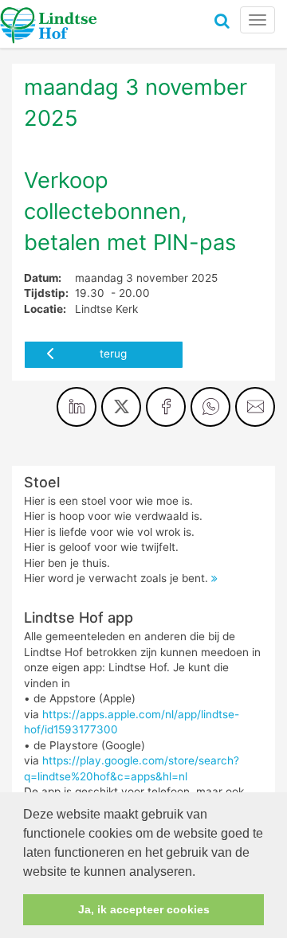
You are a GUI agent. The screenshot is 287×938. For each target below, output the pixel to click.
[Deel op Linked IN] (76, 407)
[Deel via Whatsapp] (210, 407)
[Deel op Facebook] (166, 407)
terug (113, 353)
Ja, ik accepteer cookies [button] (144, 909)
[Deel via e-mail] (255, 407)
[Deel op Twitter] (121, 407)
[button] (201, 872)
